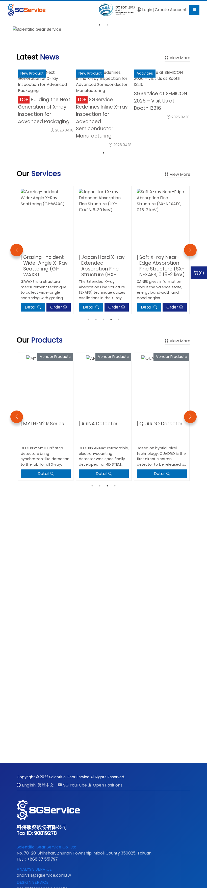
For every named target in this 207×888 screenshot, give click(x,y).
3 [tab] (103, 319)
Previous (16, 250)
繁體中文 (46, 785)
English (29, 785)
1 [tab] (99, 24)
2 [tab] (107, 24)
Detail (30, 307)
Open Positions (107, 785)
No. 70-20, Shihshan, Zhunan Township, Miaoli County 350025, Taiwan (84, 853)
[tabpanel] (103, 29)
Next (190, 250)
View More (180, 58)
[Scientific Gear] (26, 10)
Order (56, 307)
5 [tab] (118, 319)
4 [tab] (111, 319)
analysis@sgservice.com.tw (44, 875)
